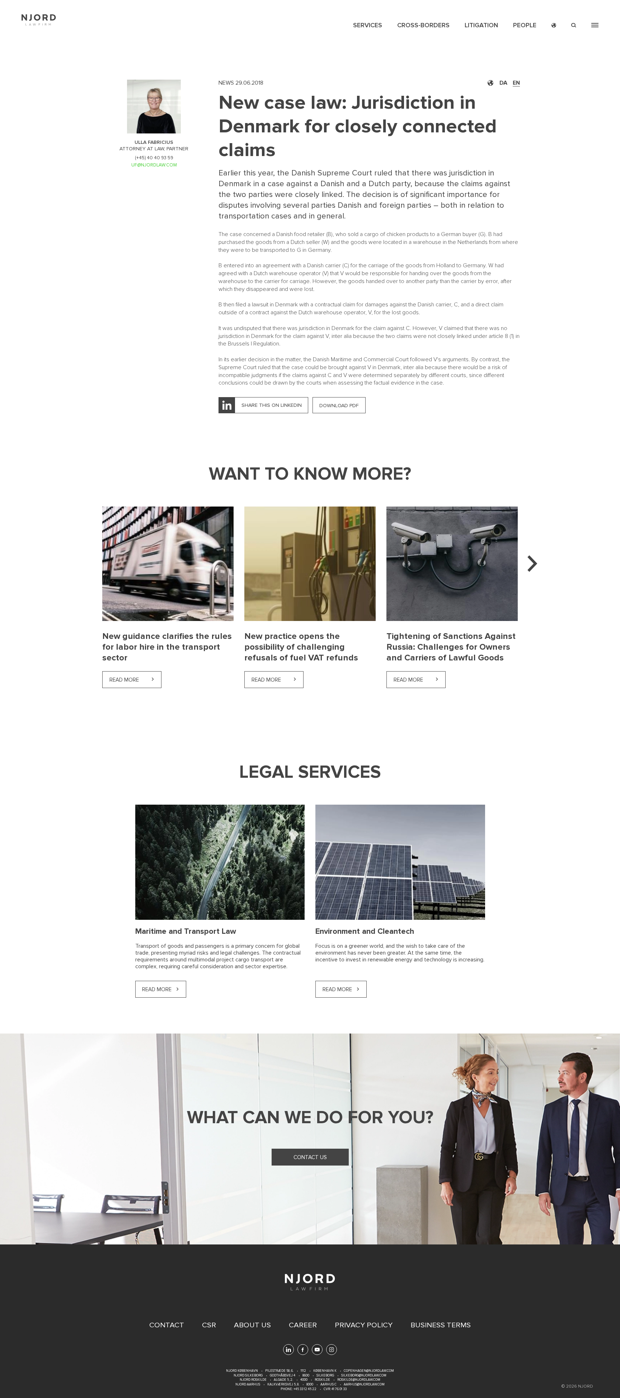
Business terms (440, 1325)
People (524, 25)
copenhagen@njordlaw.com (369, 1371)
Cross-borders (423, 25)
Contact (166, 1325)
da (503, 82)
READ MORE (157, 989)
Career (303, 1325)
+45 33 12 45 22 (304, 1389)
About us (252, 1325)
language (553, 25)
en (516, 82)
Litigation (481, 25)
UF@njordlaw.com (154, 165)
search (573, 25)
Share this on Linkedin (271, 405)
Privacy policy (364, 1325)
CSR (209, 1325)
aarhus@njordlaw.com (364, 1385)
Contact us (310, 1157)
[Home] (39, 20)
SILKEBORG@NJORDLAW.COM (363, 1376)
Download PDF (339, 406)
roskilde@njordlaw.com (358, 1380)
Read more (135, 680)
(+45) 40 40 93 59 (154, 158)
